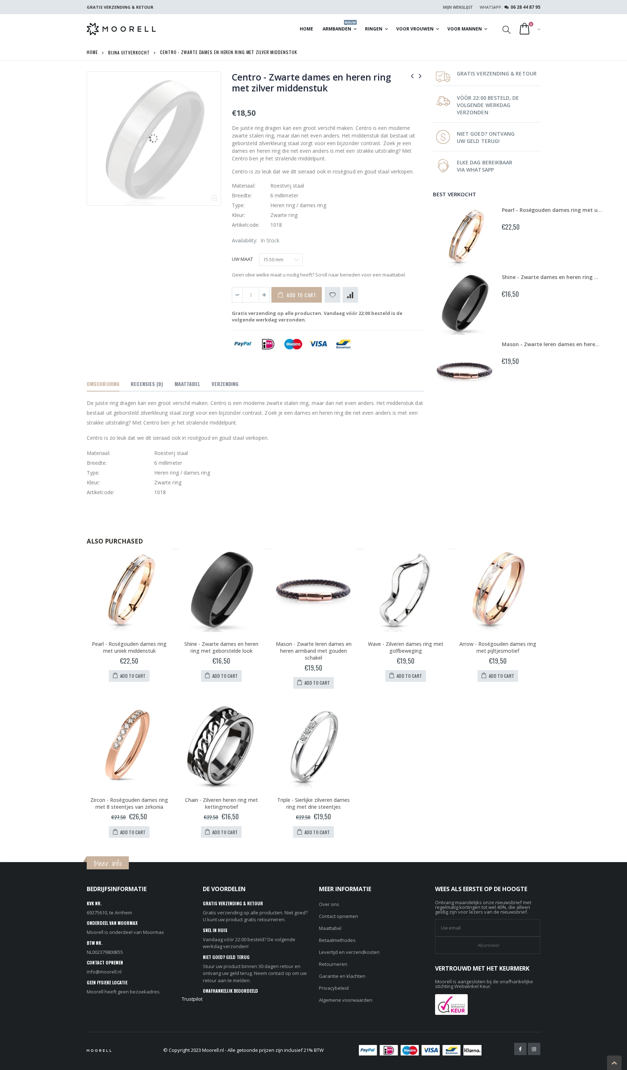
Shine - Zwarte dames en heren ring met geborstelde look (221, 647)
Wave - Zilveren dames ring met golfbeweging (405, 647)
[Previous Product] (412, 75)
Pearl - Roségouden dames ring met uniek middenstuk (129, 647)
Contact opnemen (338, 916)
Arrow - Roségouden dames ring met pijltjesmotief (497, 647)
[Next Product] (420, 75)
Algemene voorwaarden (345, 1000)
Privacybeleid (334, 988)
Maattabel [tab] (188, 384)
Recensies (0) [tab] (147, 384)
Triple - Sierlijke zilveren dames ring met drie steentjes (313, 803)
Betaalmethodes (337, 940)
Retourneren (333, 964)
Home (92, 52)
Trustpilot (192, 999)
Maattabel (330, 928)
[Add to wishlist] (332, 295)
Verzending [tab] (225, 384)
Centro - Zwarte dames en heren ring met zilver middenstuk (311, 82)
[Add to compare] (350, 295)
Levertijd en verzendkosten (349, 952)
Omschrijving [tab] (103, 384)
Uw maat (242, 259)
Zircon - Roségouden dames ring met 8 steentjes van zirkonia (129, 803)
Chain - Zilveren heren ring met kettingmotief (221, 803)
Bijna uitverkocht (128, 52)
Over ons (329, 904)
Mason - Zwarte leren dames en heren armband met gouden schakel (314, 650)
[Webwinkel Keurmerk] (451, 1003)
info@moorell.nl (104, 971)
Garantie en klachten (342, 976)
